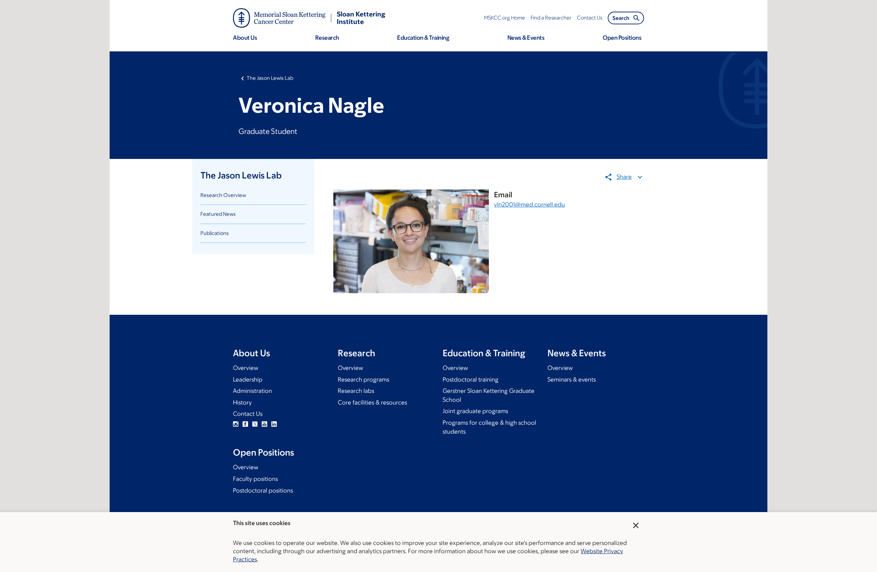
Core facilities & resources (372, 402)
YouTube (264, 424)
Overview (245, 367)
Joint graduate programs (475, 411)
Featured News (218, 214)
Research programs (363, 379)
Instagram (235, 424)
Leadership (247, 379)
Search (621, 18)
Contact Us (247, 413)
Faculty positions (255, 478)
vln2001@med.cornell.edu (529, 204)
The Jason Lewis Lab (270, 78)
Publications (214, 233)
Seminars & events (571, 379)
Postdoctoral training (470, 379)
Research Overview (223, 195)
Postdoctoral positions (263, 490)
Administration (252, 390)
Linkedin (274, 424)
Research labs (356, 390)
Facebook (245, 424)
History (242, 402)
